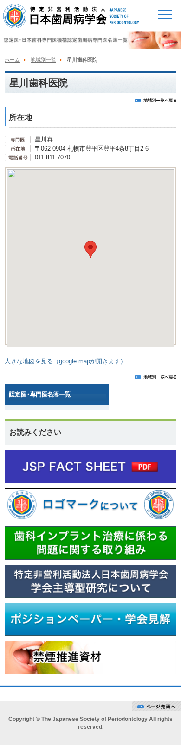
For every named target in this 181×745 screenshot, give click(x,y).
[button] (90, 249)
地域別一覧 (43, 60)
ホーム (12, 60)
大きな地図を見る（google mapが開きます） (65, 361)
